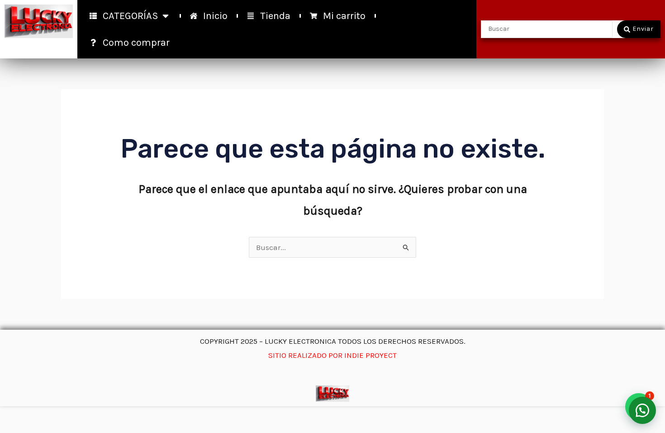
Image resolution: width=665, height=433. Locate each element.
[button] (642, 410)
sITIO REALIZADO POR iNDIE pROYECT (332, 355)
